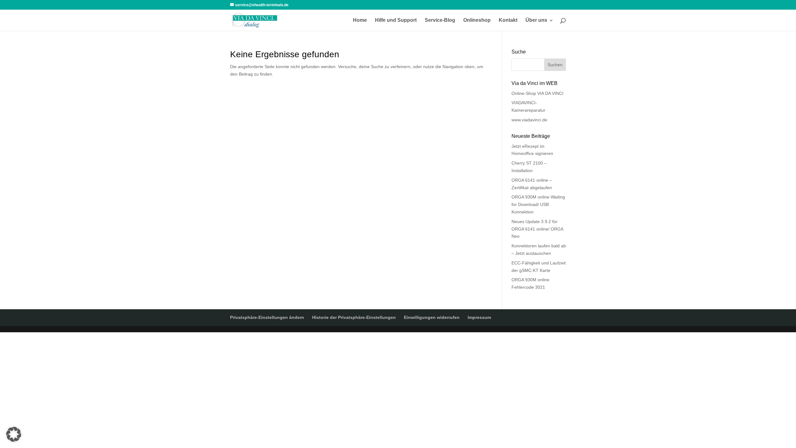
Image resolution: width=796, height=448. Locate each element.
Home (360, 20)
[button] (13, 434)
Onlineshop (477, 20)
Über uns (536, 20)
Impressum (479, 317)
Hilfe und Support (396, 20)
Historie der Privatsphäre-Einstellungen (354, 317)
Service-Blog (440, 20)
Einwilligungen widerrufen (432, 317)
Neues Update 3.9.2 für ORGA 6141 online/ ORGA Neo (537, 229)
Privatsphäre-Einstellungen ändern (267, 317)
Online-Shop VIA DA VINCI (537, 93)
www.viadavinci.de (529, 119)
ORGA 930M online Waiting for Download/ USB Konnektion (538, 204)
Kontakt (508, 20)
